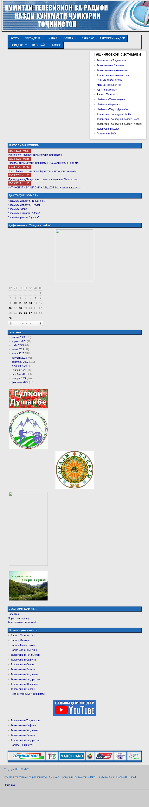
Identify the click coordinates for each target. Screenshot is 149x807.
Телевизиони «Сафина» (110, 65)
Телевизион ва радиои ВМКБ (114, 114)
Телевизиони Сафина (23, 659)
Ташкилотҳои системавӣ (22, 622)
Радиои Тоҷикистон (108, 94)
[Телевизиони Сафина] (52, 759)
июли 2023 (18, 353)
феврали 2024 (20, 382)
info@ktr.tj (9, 784)
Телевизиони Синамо (23, 664)
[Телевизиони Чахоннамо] (72, 759)
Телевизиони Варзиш (23, 669)
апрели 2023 (19, 341)
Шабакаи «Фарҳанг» (108, 104)
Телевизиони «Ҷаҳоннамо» (112, 70)
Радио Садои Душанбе (24, 649)
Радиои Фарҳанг (20, 640)
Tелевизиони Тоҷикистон (111, 60)
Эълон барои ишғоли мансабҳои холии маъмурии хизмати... (43, 171)
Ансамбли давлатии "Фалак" (24, 204)
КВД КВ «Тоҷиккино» (109, 84)
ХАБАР (53, 38)
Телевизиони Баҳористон (25, 679)
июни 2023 (18, 349)
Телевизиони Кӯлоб (108, 128)
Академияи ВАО (106, 133)
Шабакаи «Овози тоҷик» (111, 99)
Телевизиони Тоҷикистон (25, 654)
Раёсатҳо (13, 614)
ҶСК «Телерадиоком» (109, 79)
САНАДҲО (88, 38)
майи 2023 (18, 345)
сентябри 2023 (20, 361)
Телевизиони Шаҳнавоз (24, 684)
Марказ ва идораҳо (19, 618)
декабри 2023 (19, 374)
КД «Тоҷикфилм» (107, 89)
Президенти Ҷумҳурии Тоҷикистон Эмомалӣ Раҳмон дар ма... (44, 162)
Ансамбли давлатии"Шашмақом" (27, 200)
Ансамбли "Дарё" (18, 208)
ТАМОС (56, 45)
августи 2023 (19, 357)
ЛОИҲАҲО (15, 45)
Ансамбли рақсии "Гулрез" (23, 217)
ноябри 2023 (19, 370)
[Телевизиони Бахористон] (89, 759)
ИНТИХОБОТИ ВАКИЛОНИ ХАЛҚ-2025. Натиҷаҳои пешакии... (44, 187)
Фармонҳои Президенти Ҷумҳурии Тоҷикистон (35, 154)
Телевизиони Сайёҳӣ (23, 689)
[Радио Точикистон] (104, 759)
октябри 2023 (19, 365)
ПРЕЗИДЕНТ (31, 38)
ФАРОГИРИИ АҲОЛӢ (112, 38)
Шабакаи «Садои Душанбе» (113, 109)
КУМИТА (66, 38)
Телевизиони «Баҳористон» (113, 75)
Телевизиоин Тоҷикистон (25, 720)
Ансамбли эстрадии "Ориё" (24, 213)
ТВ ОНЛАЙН (39, 45)
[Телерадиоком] (120, 759)
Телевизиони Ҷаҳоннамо (25, 674)
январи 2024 (19, 378)
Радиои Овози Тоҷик (23, 645)
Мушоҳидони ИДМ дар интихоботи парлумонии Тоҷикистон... (44, 179)
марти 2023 (18, 337)
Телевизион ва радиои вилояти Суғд (118, 119)
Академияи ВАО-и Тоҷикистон (28, 693)
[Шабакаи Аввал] (27, 759)
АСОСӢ (14, 38)
